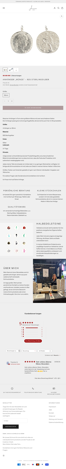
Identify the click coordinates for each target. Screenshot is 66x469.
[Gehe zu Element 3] (16, 70)
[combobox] (29, 350)
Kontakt (51, 413)
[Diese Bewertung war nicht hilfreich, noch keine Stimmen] (58, 378)
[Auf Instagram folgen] (3, 455)
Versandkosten (14, 85)
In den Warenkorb (33, 108)
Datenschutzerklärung (56, 422)
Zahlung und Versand (56, 419)
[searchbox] (12, 350)
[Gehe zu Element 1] (5, 70)
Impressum (52, 407)
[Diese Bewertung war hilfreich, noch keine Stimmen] (55, 378)
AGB (50, 410)
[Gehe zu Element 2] (10, 70)
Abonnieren (10, 426)
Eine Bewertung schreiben (33, 341)
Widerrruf (52, 416)
